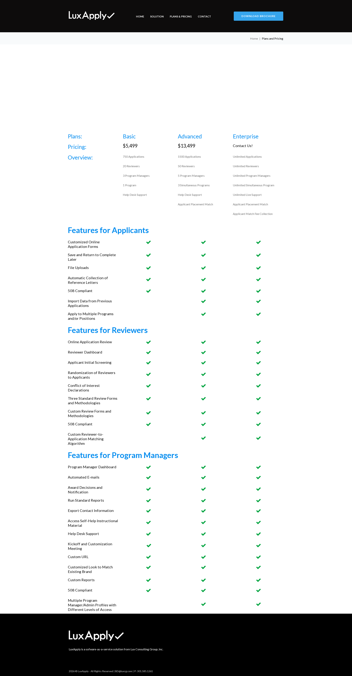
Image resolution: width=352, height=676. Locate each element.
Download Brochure (258, 16)
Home (140, 16)
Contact (204, 16)
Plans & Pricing (181, 16)
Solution (157, 16)
